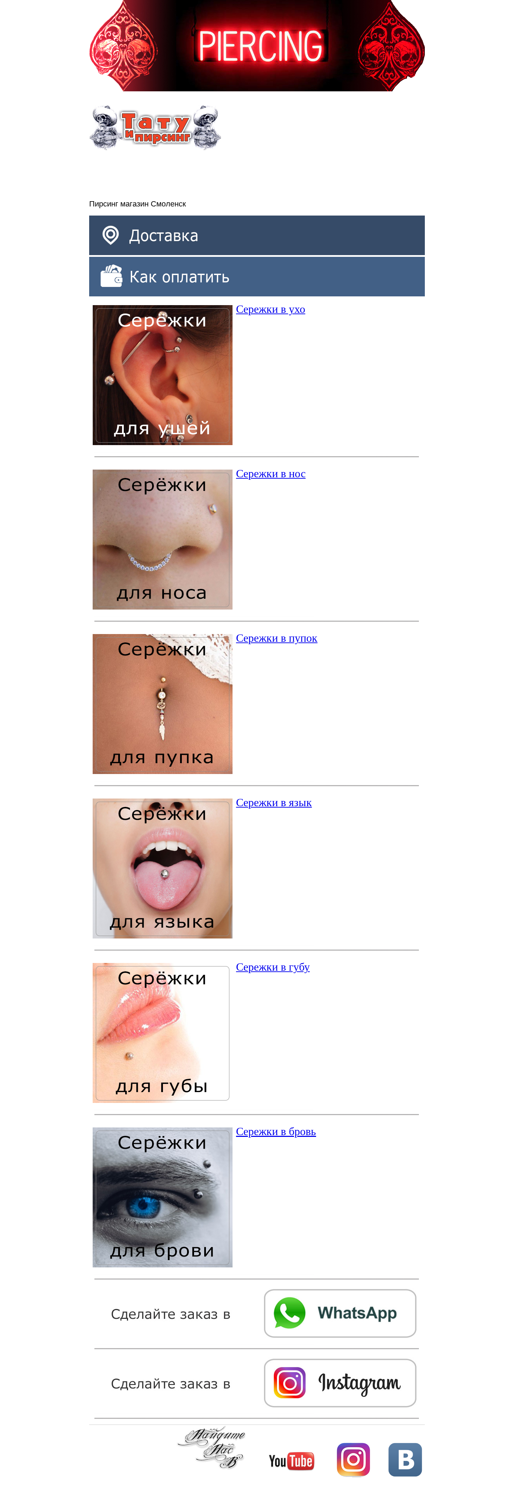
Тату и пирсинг (155, 128)
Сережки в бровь (276, 1131)
